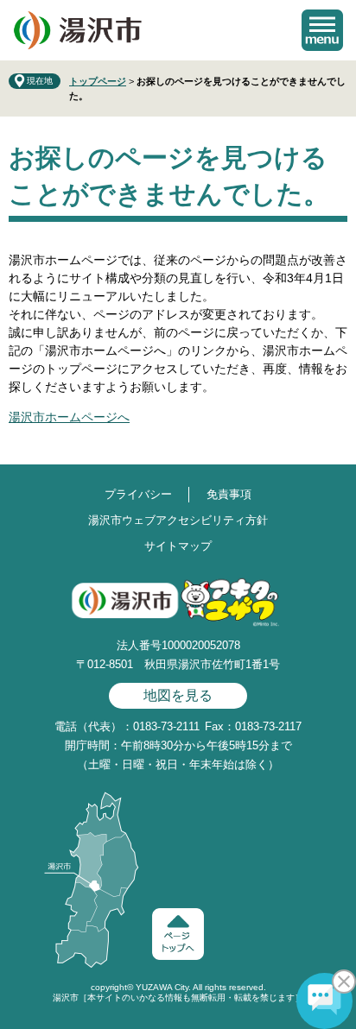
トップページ (97, 81)
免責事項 (229, 494)
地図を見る (178, 695)
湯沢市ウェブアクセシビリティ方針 (178, 520)
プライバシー (138, 494)
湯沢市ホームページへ (69, 417)
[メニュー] (322, 30)
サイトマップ (178, 546)
